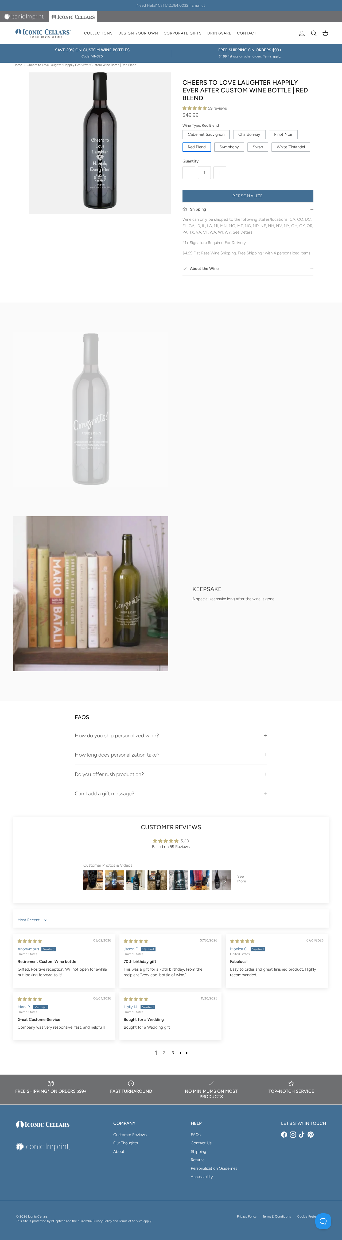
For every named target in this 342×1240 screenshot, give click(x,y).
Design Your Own (138, 33)
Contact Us (201, 1143)
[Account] (301, 33)
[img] (30, 941)
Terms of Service (131, 1221)
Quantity (190, 161)
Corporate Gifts (183, 33)
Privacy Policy (246, 1216)
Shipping (198, 1151)
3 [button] (173, 1052)
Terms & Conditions (277, 1216)
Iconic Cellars (38, 1216)
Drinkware (219, 33)
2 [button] (164, 1052)
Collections (98, 33)
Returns (197, 1159)
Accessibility (202, 1176)
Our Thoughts (125, 1143)
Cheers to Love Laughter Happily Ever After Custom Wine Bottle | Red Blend (82, 65)
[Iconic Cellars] (43, 33)
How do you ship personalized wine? (117, 735)
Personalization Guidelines (214, 1168)
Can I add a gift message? (104, 793)
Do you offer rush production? (109, 774)
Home (17, 65)
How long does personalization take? (117, 754)
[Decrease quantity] (188, 172)
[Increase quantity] (219, 172)
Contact (246, 33)
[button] (195, 108)
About (119, 1151)
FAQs (196, 1134)
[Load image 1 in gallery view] (100, 143)
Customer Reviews (130, 1134)
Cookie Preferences (311, 1216)
